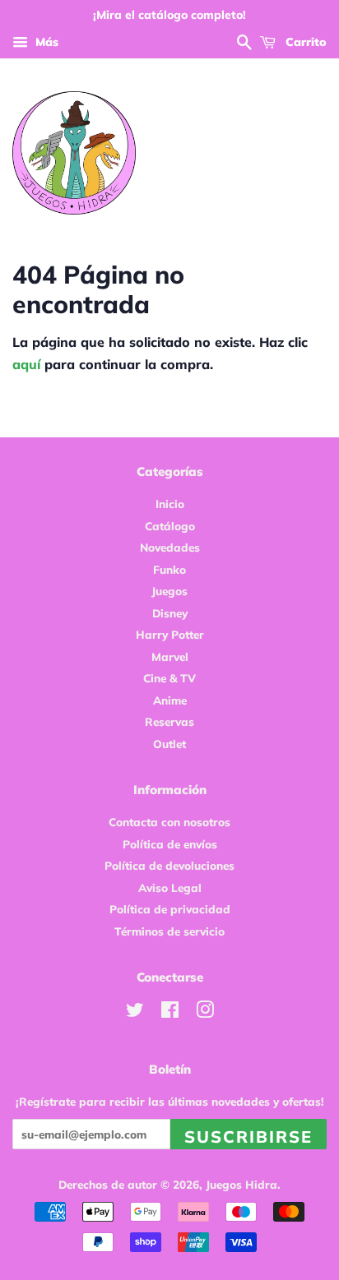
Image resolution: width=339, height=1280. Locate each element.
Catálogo (170, 526)
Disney (170, 613)
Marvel (169, 656)
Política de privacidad (169, 909)
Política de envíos (170, 844)
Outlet (169, 744)
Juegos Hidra (241, 1184)
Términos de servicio (169, 931)
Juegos (169, 591)
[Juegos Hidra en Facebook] (169, 1012)
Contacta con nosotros (169, 822)
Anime (170, 700)
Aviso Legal (170, 887)
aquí (26, 364)
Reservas (169, 721)
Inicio (170, 504)
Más (45, 42)
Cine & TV (169, 678)
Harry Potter (170, 634)
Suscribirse (248, 1136)
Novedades (170, 547)
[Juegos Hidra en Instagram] (205, 1012)
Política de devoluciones (169, 865)
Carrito (304, 42)
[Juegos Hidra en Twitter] (135, 1012)
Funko (169, 569)
